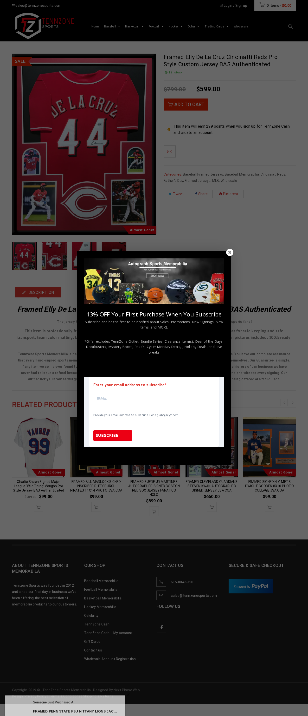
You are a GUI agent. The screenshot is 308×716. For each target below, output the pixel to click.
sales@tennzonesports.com (186, 453)
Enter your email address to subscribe (129, 385)
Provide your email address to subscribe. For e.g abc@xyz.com (136, 415)
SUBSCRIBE (107, 435)
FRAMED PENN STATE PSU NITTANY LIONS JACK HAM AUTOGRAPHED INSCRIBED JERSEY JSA (75, 704)
